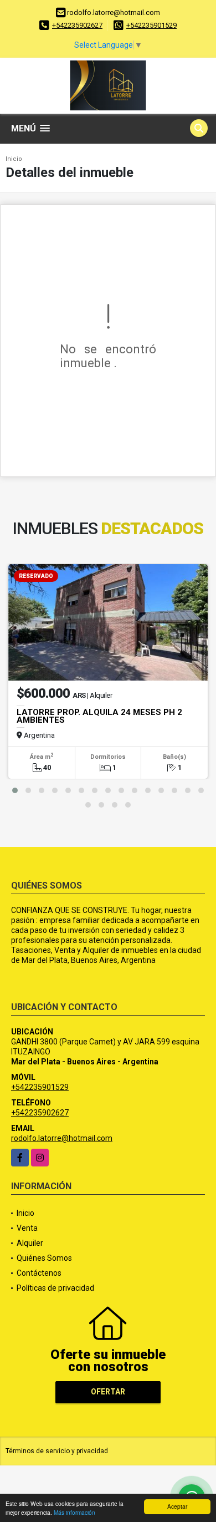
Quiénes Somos (44, 1258)
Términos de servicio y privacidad (57, 1451)
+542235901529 (151, 25)
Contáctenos (39, 1273)
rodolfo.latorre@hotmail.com (61, 1138)
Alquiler (30, 1243)
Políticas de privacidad (55, 1287)
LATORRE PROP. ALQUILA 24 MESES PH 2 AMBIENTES (99, 716)
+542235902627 (77, 25)
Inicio (14, 159)
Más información (74, 1512)
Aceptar (177, 1506)
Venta (27, 1228)
